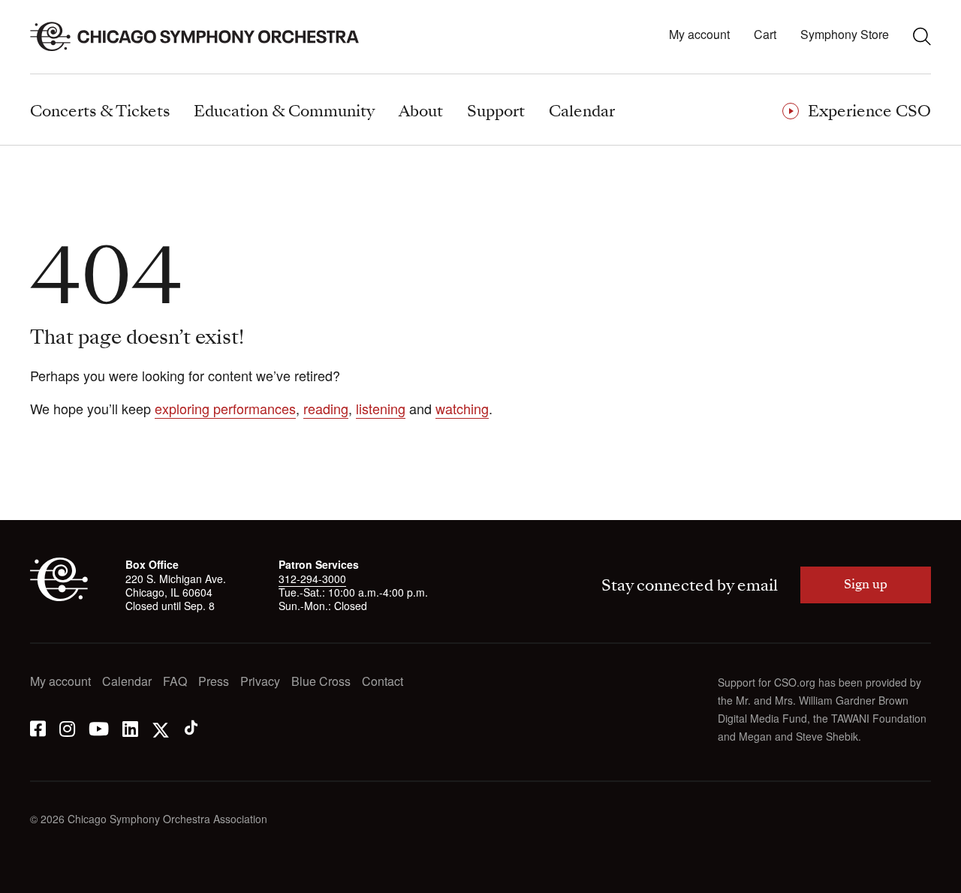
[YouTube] (99, 727)
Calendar (127, 682)
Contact (382, 682)
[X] (161, 727)
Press (213, 682)
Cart (765, 35)
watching (462, 408)
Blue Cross (321, 682)
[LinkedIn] (130, 727)
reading (325, 408)
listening (380, 408)
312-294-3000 (312, 578)
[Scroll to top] (42, 876)
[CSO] (59, 596)
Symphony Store (844, 35)
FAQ (175, 682)
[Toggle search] (922, 36)
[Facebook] (38, 727)
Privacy (260, 682)
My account (699, 35)
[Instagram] (67, 727)
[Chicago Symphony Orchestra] (203, 36)
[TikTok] (191, 727)
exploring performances (225, 408)
